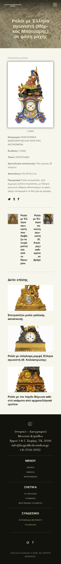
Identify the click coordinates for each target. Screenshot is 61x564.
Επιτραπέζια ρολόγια (18, 58)
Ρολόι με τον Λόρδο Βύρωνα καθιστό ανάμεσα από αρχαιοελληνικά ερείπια (30, 400)
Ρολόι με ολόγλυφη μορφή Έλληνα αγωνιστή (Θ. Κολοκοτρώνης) (30, 358)
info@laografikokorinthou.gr (30, 445)
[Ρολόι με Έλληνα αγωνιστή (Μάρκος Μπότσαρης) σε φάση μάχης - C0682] (30, 63)
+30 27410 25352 (30, 450)
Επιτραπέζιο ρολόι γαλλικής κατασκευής (26, 317)
